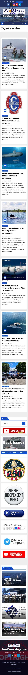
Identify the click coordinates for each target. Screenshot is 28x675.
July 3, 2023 (7, 293)
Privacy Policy (9, 668)
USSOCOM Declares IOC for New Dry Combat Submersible (13, 230)
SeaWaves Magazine (14, 16)
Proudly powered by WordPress (10, 662)
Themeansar (14, 664)
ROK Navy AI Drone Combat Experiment (13, 613)
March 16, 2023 (8, 343)
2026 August (6, 576)
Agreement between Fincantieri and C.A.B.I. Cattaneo (11, 120)
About (14, 668)
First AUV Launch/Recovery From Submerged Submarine (13, 175)
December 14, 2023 (9, 73)
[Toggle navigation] (13, 24)
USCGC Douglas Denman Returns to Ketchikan (12, 581)
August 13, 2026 (9, 583)
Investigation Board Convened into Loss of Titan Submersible (13, 288)
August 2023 (5, 115)
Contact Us (19, 668)
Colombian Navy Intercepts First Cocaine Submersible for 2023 (13, 391)
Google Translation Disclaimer (14, 671)
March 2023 (5, 335)
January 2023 (5, 386)
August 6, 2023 (8, 126)
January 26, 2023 (8, 396)
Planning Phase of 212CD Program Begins (14, 630)
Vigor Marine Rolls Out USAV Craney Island (13, 597)
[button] (23, 23)
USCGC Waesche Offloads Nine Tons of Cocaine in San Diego (13, 68)
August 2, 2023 (8, 236)
